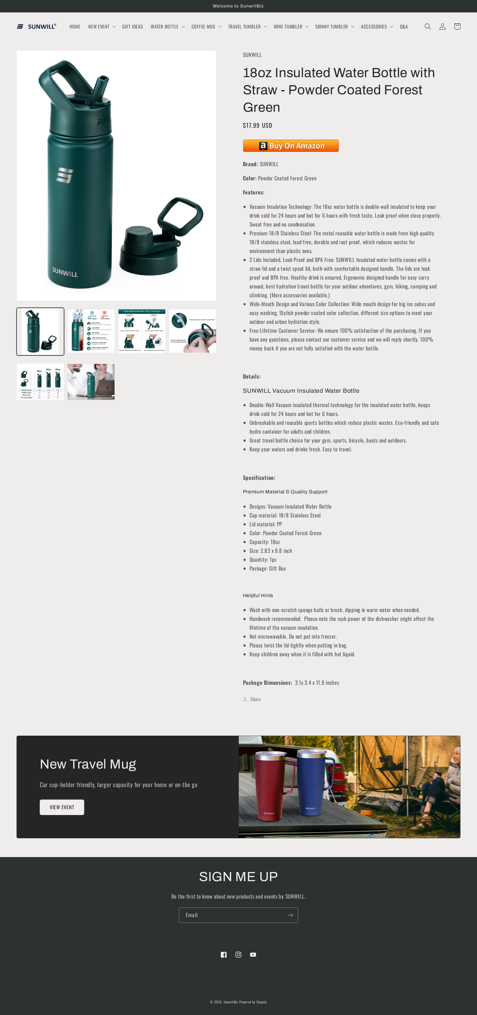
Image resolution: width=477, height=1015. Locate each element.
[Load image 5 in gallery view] (40, 382)
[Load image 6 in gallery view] (91, 382)
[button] (101, 26)
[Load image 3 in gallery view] (142, 331)
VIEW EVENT (62, 807)
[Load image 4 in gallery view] (192, 331)
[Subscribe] (290, 915)
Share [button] (255, 699)
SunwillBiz (231, 1002)
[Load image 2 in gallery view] (91, 331)
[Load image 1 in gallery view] (40, 331)
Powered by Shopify (253, 1002)
